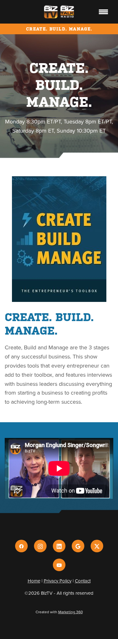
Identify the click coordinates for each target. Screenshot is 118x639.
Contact (83, 580)
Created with (59, 611)
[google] (78, 546)
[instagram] (40, 546)
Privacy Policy (57, 580)
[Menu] (103, 11)
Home (34, 580)
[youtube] (59, 565)
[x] (97, 546)
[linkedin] (59, 546)
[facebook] (21, 546)
